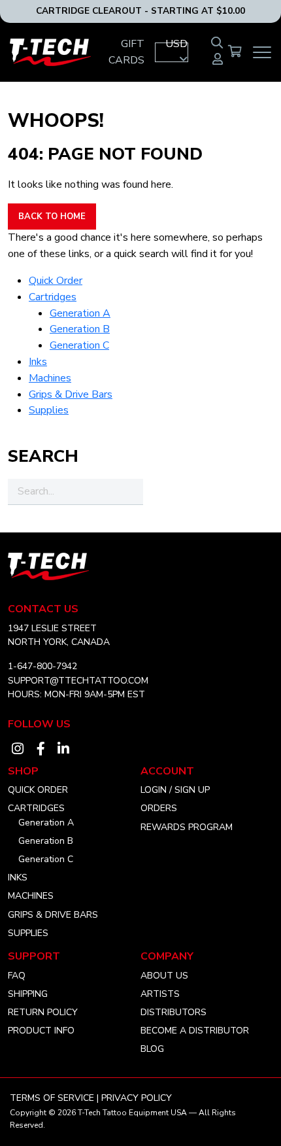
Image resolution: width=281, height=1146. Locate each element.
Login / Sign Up (175, 790)
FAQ (16, 975)
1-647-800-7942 (42, 666)
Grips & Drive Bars (70, 394)
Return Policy (43, 1012)
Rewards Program (186, 827)
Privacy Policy (136, 1098)
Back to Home (52, 216)
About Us (164, 975)
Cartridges (52, 297)
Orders (158, 808)
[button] (171, 52)
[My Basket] (235, 52)
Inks (38, 362)
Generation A (80, 313)
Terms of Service (52, 1098)
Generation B (80, 329)
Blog (152, 1049)
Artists (160, 994)
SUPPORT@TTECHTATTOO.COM (78, 680)
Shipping (28, 994)
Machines (50, 378)
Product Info (41, 1030)
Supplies (49, 410)
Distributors (173, 1012)
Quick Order (55, 280)
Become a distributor (194, 1030)
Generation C (79, 345)
